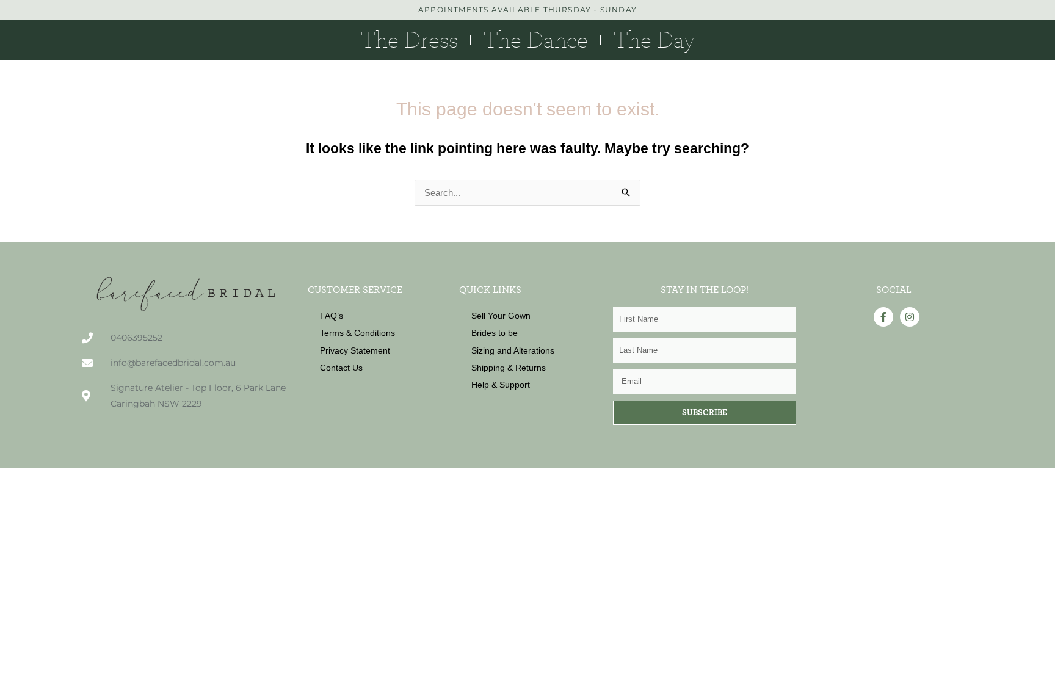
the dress (409, 40)
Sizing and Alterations (512, 350)
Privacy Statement (355, 350)
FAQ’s (331, 316)
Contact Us (341, 367)
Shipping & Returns (508, 367)
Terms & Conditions (357, 333)
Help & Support (500, 385)
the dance (536, 40)
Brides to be (494, 333)
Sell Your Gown (501, 316)
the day (654, 40)
